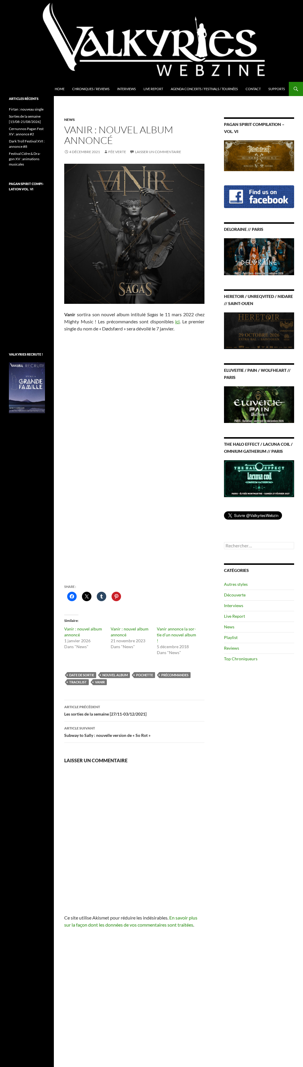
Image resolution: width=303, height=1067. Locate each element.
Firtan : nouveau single (26, 109)
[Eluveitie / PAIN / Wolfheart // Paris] (259, 404)
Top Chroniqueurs (240, 658)
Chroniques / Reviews (90, 89)
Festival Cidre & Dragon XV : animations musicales (25, 158)
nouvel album (115, 675)
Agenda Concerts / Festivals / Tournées (204, 89)
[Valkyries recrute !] (27, 387)
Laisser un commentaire (158, 152)
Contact (253, 89)
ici (177, 321)
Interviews (126, 89)
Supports (276, 89)
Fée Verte (117, 152)
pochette (144, 675)
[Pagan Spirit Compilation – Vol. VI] (259, 155)
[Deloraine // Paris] (259, 256)
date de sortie (81, 675)
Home (60, 89)
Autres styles (236, 584)
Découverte (235, 594)
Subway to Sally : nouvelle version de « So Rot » (107, 732)
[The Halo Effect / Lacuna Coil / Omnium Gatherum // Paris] (259, 478)
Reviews (231, 648)
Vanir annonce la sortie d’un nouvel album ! (176, 634)
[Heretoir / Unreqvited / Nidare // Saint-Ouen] (259, 330)
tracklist (78, 682)
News (69, 119)
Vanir (100, 682)
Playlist (231, 637)
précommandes (174, 675)
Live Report (153, 89)
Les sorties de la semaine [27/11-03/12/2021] (105, 710)
